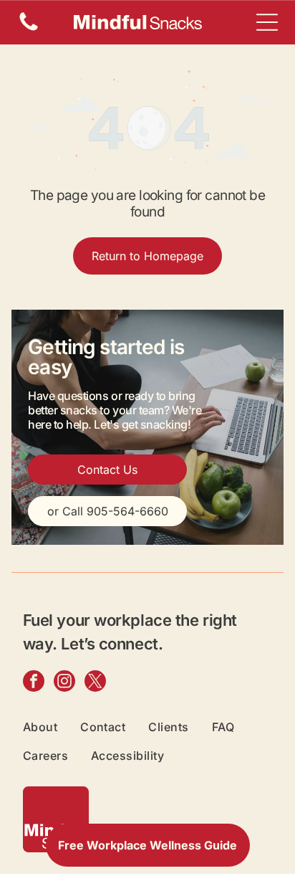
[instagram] (64, 682)
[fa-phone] (28, 29)
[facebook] (33, 682)
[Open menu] (267, 22)
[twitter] (95, 682)
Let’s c (84, 643)
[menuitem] (51, 726)
